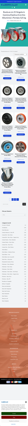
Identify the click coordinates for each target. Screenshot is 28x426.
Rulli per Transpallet (6, 283)
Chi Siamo (14, 333)
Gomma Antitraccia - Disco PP (8, 232)
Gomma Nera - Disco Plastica (8, 247)
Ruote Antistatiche (5, 293)
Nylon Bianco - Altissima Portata (8, 252)
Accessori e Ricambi (6, 225)
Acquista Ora (7, 78)
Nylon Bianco (4, 249)
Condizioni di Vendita (14, 351)
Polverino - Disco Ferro (6, 276)
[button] (26, 402)
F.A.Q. (14, 320)
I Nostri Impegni (14, 336)
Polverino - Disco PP (6, 278)
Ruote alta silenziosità (6, 286)
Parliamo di (14, 369)
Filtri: (4, 214)
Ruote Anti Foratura (6, 291)
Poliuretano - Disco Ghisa (7, 266)
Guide (14, 371)
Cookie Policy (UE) (14, 359)
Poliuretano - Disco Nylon (7, 269)
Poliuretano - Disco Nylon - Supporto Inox (10, 274)
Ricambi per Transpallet (6, 281)
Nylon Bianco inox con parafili (8, 256)
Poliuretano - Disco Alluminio (8, 264)
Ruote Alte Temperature (6, 288)
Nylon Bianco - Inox (6, 254)
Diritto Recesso (14, 354)
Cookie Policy (13, 424)
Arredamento (4, 227)
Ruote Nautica (5, 296)
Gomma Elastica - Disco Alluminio (9, 239)
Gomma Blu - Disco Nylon (7, 234)
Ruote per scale (5, 298)
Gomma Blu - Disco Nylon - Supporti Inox (10, 237)
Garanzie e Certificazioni (14, 343)
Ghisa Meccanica (5, 230)
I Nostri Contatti (14, 318)
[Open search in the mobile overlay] (14, 204)
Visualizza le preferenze (14, 421)
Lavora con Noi (14, 341)
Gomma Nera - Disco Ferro (7, 244)
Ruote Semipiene (5, 301)
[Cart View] (14, 7)
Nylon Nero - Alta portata (7, 259)
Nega (14, 417)
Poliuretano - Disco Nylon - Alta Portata (10, 271)
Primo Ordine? (14, 315)
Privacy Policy (14, 356)
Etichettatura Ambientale (14, 338)
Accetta (14, 413)
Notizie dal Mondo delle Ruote (14, 367)
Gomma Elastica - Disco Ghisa (8, 242)
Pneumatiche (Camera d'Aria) (8, 261)
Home (8, 20)
